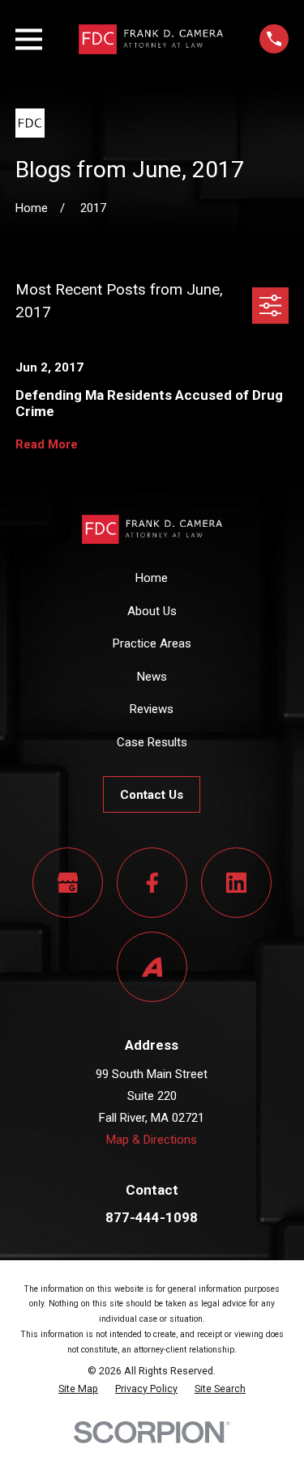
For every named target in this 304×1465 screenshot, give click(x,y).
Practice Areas (152, 643)
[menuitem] (78, 1389)
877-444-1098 (151, 1217)
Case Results (152, 742)
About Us (152, 611)
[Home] (151, 39)
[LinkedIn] (236, 883)
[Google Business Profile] (68, 883)
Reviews (151, 709)
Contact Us (151, 795)
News (152, 676)
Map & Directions (151, 1139)
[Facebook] (152, 883)
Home (151, 578)
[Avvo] (152, 967)
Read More (46, 445)
